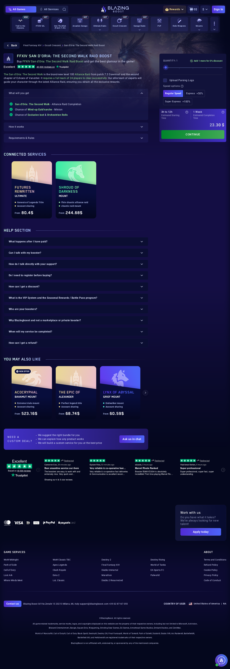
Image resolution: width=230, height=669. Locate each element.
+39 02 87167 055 (118, 604)
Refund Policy (211, 565)
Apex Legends (60, 565)
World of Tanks (158, 565)
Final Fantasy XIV (32, 45)
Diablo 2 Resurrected (112, 580)
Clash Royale (59, 570)
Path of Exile (10, 565)
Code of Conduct (212, 580)
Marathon (107, 575)
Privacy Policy (211, 575)
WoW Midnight (11, 559)
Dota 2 (56, 575)
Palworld (155, 575)
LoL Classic (59, 580)
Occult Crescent (53, 45)
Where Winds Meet (13, 580)
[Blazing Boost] (115, 9)
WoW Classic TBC (62, 559)
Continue (193, 134)
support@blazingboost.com (94, 604)
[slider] (165, 67)
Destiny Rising (158, 559)
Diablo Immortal (110, 570)
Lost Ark (8, 575)
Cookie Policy (210, 570)
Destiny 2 (106, 559)
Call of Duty (10, 570)
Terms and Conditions (215, 559)
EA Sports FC (157, 570)
